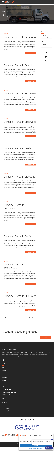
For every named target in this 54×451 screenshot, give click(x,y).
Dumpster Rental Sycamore (43, 40)
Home (3, 11)
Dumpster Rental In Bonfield (18, 236)
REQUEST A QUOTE (5, 373)
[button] (3, 436)
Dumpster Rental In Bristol (18, 65)
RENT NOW (4, 370)
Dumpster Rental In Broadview (20, 37)
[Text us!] (49, 448)
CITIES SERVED (4, 377)
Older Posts (32, 317)
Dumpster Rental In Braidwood (20, 121)
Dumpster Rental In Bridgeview (20, 93)
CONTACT (4, 380)
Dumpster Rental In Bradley (18, 148)
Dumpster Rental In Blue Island (20, 296)
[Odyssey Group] (27, 427)
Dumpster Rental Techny (44, 36)
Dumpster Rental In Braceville (19, 176)
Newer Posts (8, 317)
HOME (3, 367)
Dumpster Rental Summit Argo (44, 45)
